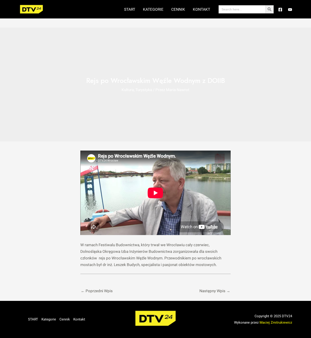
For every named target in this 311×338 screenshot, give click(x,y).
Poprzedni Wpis (97, 291)
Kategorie (153, 9)
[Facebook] (280, 10)
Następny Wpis (214, 291)
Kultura (128, 89)
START (129, 9)
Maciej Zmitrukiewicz (276, 322)
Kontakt (201, 9)
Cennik (178, 9)
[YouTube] (290, 10)
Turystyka (143, 89)
